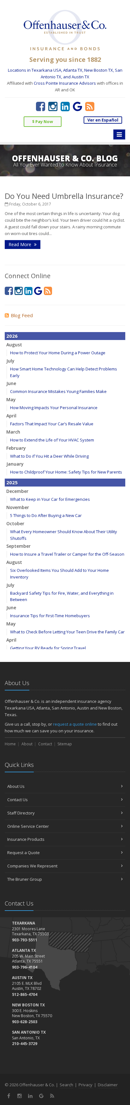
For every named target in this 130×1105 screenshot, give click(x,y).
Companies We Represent (32, 866)
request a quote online (75, 724)
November (17, 507)
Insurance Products (25, 839)
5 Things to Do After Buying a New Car (46, 515)
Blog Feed (22, 315)
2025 (12, 482)
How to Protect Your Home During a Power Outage (57, 353)
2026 (12, 336)
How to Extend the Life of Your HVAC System (52, 440)
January (15, 464)
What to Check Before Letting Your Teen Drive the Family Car (67, 632)
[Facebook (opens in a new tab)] (40, 106)
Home (10, 744)
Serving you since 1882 (65, 59)
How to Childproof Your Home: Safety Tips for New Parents (66, 472)
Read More (20, 244)
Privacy (85, 1085)
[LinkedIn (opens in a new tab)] (65, 106)
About (26, 744)
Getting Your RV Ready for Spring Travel (48, 648)
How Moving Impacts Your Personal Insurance (54, 407)
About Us (16, 786)
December (17, 491)
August (14, 345)
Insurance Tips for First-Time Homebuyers (50, 615)
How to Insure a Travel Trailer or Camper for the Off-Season (67, 554)
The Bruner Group (24, 879)
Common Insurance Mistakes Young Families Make (58, 391)
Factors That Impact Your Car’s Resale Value (51, 424)
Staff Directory (21, 813)
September (18, 546)
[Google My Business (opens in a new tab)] (77, 106)
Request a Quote (23, 852)
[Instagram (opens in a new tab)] (52, 106)
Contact (45, 744)
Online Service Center (28, 826)
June (11, 383)
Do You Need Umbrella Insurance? (64, 196)
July (10, 361)
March (13, 432)
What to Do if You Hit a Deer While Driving (49, 456)
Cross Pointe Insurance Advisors (65, 83)
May (11, 399)
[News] (89, 106)
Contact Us (17, 799)
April (11, 416)
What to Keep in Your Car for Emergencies (50, 499)
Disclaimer (108, 1085)
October (15, 523)
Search (66, 1085)
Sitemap (64, 744)
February (16, 448)
